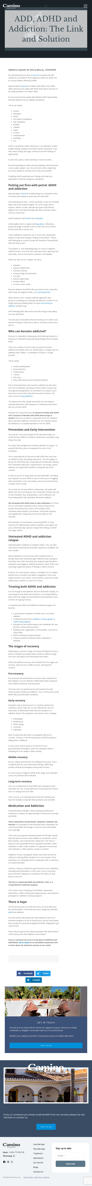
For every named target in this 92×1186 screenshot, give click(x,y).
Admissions (38, 1158)
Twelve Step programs (22, 622)
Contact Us (38, 1171)
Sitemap (46, 1177)
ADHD (10, 912)
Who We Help (39, 1149)
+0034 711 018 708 (16, 1152)
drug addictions (27, 396)
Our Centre (38, 1162)
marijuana (39, 218)
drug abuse (40, 224)
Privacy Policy (28, 1177)
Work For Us (38, 1177)
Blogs (35, 1167)
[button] (85, 6)
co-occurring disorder (42, 292)
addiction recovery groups (43, 619)
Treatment (38, 1153)
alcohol (28, 218)
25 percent (35, 75)
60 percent (24, 86)
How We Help (39, 1144)
